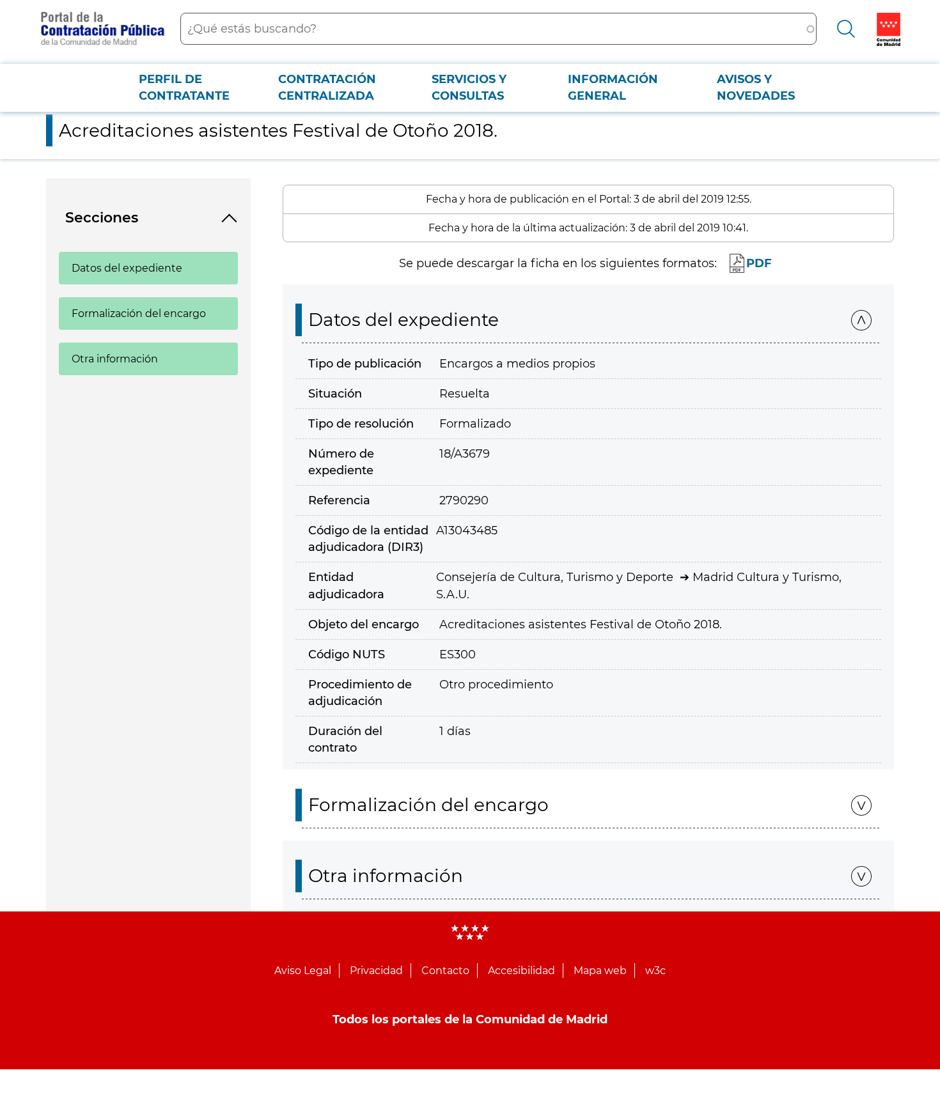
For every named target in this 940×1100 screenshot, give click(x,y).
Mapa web (600, 970)
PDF (759, 263)
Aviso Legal (302, 970)
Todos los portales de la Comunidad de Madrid (470, 1019)
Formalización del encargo (139, 313)
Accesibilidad (521, 970)
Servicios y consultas (469, 87)
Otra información (115, 359)
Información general (613, 87)
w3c (655, 970)
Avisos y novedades (756, 87)
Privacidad (376, 970)
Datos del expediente (127, 268)
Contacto (445, 970)
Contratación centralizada (327, 87)
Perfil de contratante (184, 87)
